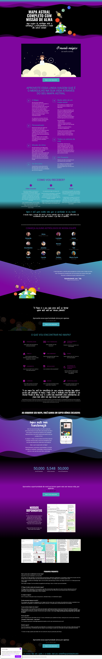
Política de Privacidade (7, 655)
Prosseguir (18, 656)
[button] (51, 60)
